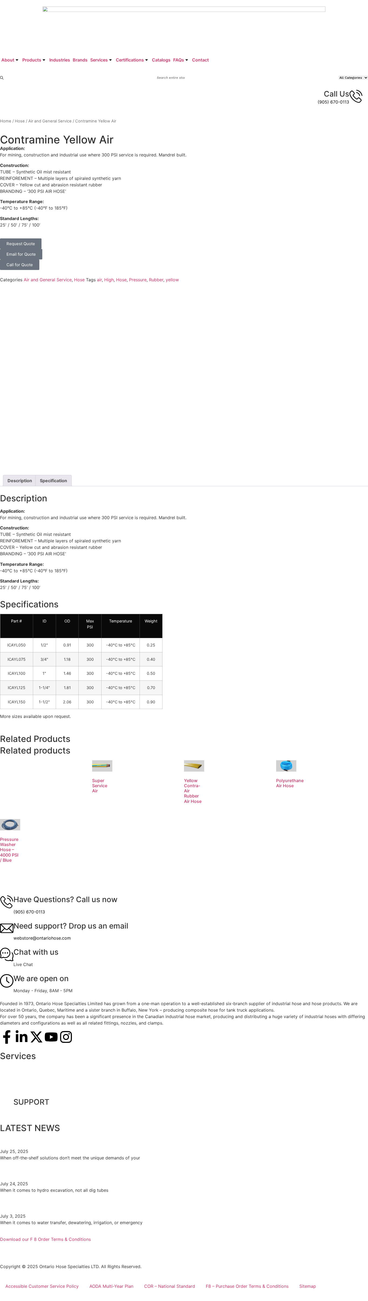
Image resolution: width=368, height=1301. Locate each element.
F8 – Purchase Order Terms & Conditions (247, 1286)
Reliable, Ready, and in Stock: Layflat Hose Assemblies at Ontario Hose (127, 1203)
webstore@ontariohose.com (42, 938)
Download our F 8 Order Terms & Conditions (45, 1239)
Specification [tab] (53, 480)
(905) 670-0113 (333, 102)
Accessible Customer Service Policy (42, 1286)
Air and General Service (50, 121)
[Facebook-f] (6, 1037)
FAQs (178, 60)
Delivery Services (23, 1079)
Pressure (138, 279)
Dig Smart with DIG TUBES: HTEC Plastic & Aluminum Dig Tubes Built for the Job (143, 1171)
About (7, 60)
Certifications (130, 60)
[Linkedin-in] (21, 1037)
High (109, 279)
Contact (200, 60)
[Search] (2, 78)
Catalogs (161, 60)
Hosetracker (17, 1091)
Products (31, 60)
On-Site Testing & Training (31, 1066)
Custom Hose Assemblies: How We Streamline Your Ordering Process (125, 1138)
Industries (59, 60)
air (99, 279)
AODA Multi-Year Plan (111, 1286)
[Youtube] (51, 1037)
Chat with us (35, 952)
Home (5, 121)
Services (99, 60)
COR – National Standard (169, 1286)
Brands (80, 60)
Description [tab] (20, 480)
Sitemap (307, 1286)
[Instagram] (66, 1037)
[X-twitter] (36, 1037)
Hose (20, 121)
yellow (172, 279)
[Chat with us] (6, 954)
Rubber (156, 279)
